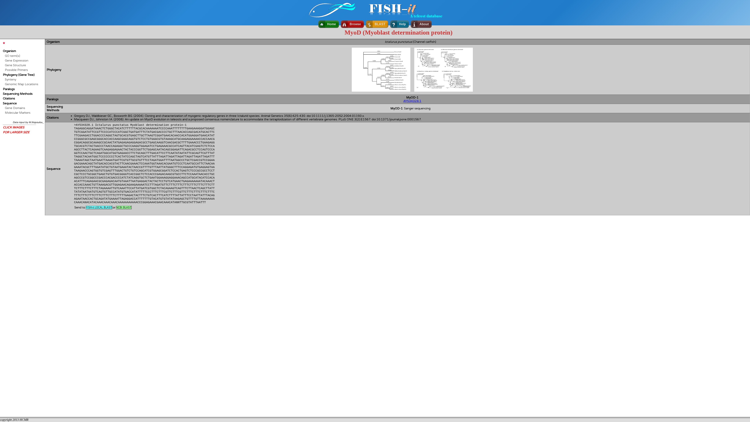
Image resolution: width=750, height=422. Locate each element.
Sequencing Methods (18, 94)
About (424, 24)
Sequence (10, 103)
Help (402, 24)
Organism (9, 51)
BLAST (380, 24)
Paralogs (9, 89)
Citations (9, 98)
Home (331, 24)
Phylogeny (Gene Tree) (19, 75)
